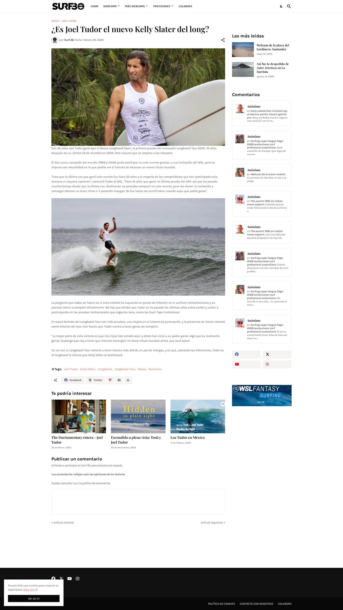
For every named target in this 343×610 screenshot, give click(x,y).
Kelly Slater (87, 369)
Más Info (28, 589)
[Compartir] (223, 40)
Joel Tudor (69, 21)
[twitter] (277, 354)
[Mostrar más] (128, 380)
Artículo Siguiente (212, 522)
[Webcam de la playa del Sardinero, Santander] (243, 49)
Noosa (142, 369)
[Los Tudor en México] (198, 416)
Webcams (110, 6)
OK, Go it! (34, 598)
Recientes (155, 369)
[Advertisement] (262, 476)
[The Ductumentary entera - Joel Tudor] (78, 416)
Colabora (185, 6)
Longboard (105, 369)
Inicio (55, 21)
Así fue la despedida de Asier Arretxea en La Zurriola (273, 68)
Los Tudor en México (188, 437)
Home (94, 6)
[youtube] (246, 364)
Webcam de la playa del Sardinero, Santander (273, 47)
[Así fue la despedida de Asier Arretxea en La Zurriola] (243, 69)
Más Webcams (135, 6)
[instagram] (277, 364)
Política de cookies (221, 603)
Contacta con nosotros (256, 603)
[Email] (119, 380)
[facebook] (246, 354)
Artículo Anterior (64, 522)
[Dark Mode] (281, 6)
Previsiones (161, 6)
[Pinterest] (110, 380)
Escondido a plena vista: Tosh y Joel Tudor (136, 440)
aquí (76, 483)
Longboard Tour (124, 369)
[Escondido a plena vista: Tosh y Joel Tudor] (138, 416)
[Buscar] (288, 6)
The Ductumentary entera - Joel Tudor (77, 440)
